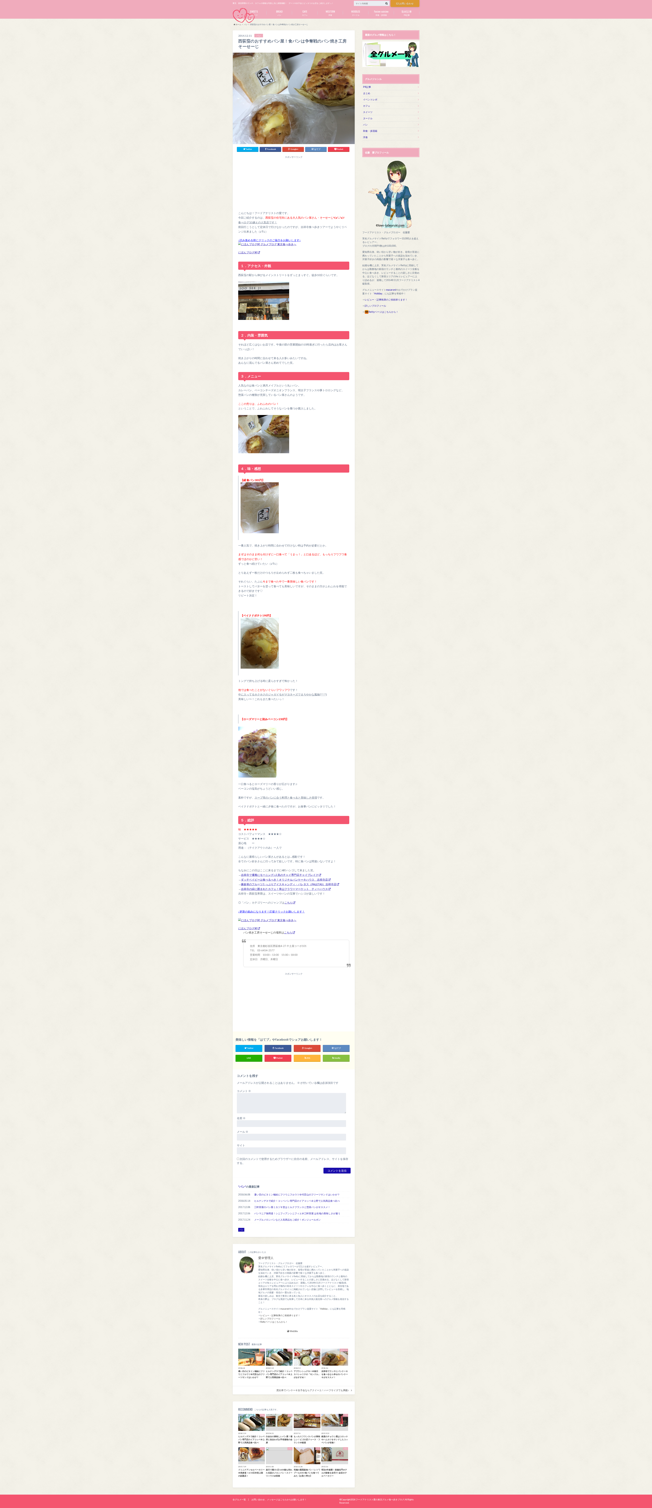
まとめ (366, 93)
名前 (241, 1118)
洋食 (330, 13)
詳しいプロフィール (270, 1318)
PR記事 (407, 13)
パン (279, 13)
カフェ (305, 13)
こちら (288, 902)
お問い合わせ (406, 3)
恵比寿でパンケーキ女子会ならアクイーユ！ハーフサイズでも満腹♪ (312, 1390)
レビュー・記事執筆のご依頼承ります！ (280, 1315)
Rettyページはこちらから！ (274, 1321)
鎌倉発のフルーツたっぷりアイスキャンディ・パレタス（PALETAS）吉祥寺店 (288, 884)
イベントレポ (370, 99)
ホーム (238, 24)
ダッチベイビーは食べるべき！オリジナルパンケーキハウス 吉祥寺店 (284, 879)
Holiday (324, 1308)
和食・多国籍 (381, 13)
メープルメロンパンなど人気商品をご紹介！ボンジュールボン (287, 1219)
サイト (241, 1145)
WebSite (294, 1331)
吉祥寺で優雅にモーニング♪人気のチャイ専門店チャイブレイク (279, 874)
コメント (244, 1090)
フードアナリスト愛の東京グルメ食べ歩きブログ (380, 1499)
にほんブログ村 (247, 252)
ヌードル (355, 13)
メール (242, 1131)
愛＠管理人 (266, 1258)
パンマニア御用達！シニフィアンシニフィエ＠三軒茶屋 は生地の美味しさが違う (297, 1213)
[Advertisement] (293, 182)
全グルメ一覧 (239, 1499)
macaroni (284, 1308)
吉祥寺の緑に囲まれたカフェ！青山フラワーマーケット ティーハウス (284, 888)
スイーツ (254, 13)
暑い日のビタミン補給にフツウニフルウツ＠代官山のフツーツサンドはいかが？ (297, 1194)
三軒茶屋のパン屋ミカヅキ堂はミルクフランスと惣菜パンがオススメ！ (292, 1207)
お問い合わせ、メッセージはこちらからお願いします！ (279, 1499)
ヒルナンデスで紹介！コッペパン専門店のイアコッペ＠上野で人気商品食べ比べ (297, 1200)
